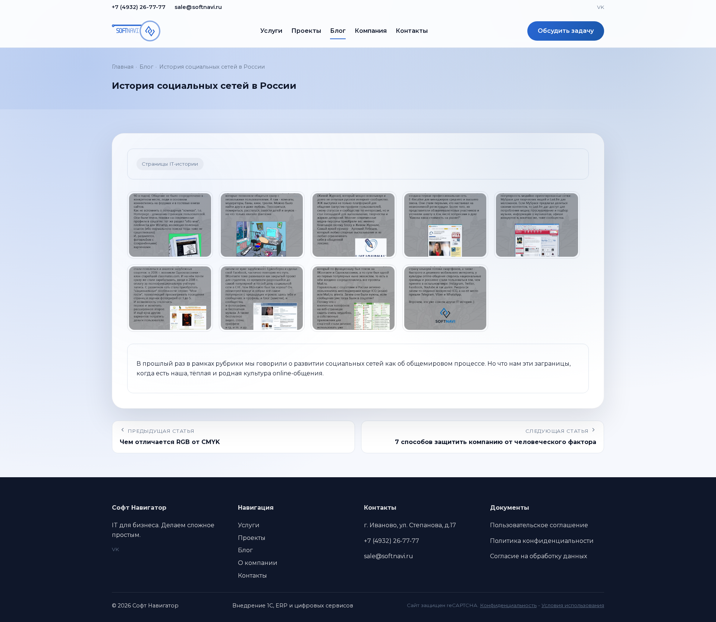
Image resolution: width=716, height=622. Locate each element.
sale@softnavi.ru (198, 7)
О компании (257, 562)
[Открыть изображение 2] (262, 225)
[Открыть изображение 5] (537, 225)
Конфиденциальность (508, 605)
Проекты (306, 30)
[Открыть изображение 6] (170, 298)
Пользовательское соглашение (539, 525)
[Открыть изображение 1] (170, 225)
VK (600, 7)
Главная (123, 66)
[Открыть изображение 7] (262, 298)
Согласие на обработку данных (538, 556)
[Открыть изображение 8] (353, 298)
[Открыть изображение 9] (445, 298)
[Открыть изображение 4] (445, 225)
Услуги (271, 30)
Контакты (412, 30)
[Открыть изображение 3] (353, 225)
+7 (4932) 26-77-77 (139, 7)
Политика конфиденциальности (542, 540)
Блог (338, 30)
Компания (371, 30)
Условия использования (572, 605)
